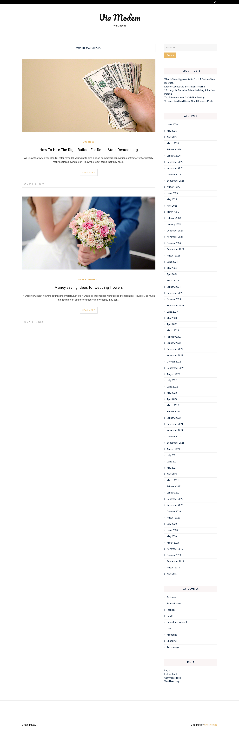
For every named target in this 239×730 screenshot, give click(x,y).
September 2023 (175, 305)
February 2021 (174, 486)
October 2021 (174, 436)
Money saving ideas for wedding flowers (88, 287)
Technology (173, 647)
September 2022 (175, 368)
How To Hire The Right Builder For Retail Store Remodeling (89, 149)
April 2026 (172, 137)
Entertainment (88, 279)
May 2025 (172, 199)
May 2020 (172, 536)
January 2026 (174, 156)
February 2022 (174, 411)
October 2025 (174, 174)
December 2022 (175, 349)
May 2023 (172, 318)
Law (169, 628)
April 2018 (172, 574)
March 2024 (173, 280)
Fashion (171, 610)
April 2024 (172, 274)
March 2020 (173, 543)
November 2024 (175, 237)
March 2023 (173, 330)
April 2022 (172, 399)
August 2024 (173, 255)
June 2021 (172, 461)
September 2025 (175, 181)
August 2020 (173, 518)
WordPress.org (171, 681)
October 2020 (174, 511)
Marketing (172, 635)
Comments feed (172, 678)
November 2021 (175, 430)
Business (88, 141)
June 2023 (172, 312)
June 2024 (172, 262)
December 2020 (175, 499)
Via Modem (119, 17)
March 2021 (173, 480)
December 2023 (175, 293)
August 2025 (173, 187)
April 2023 (172, 324)
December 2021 (175, 424)
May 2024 (172, 268)
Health (170, 616)
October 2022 (174, 361)
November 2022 (175, 355)
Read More (88, 172)
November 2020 (175, 505)
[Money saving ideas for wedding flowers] (88, 233)
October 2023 (174, 299)
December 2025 (175, 162)
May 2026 (172, 131)
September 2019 (175, 561)
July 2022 (172, 380)
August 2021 (173, 449)
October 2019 (174, 555)
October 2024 (174, 243)
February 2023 (174, 337)
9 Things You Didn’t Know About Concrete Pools (188, 101)
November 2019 (175, 549)
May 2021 (172, 468)
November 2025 (175, 168)
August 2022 (173, 374)
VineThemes (210, 725)
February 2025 (174, 218)
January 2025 (174, 224)
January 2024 (174, 287)
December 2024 (175, 230)
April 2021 (172, 474)
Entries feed (170, 674)
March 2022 (173, 405)
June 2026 (172, 124)
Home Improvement (177, 622)
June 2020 (172, 530)
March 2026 (173, 143)
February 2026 (174, 149)
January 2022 (174, 418)
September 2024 (175, 249)
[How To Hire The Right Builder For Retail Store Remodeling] (88, 95)
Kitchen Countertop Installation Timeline (184, 86)
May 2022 (172, 393)
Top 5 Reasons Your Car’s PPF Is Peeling (184, 97)
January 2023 (174, 343)
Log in (167, 670)
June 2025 (172, 193)
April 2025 (172, 206)
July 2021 (172, 455)
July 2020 (172, 524)
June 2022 (172, 386)
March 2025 (173, 212)
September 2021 (175, 443)
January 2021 (174, 492)
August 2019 (173, 567)
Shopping (172, 641)
